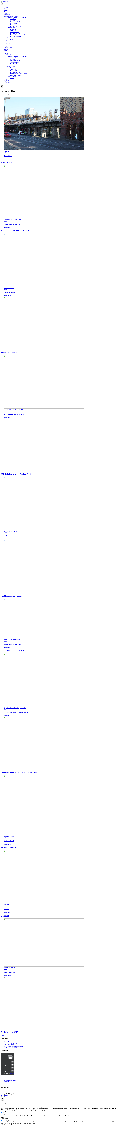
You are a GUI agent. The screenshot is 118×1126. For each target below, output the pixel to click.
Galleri (5, 152)
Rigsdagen (6, 904)
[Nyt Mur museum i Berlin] (44, 541)
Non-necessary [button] (4, 1118)
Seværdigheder (11, 27)
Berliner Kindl (7, 1081)
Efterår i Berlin (7, 151)
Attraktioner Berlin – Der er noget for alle (17, 17)
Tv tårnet (6, 1084)
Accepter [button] (22, 1096)
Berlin (10, 1054)
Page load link (4, 1095)
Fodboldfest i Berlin (9, 288)
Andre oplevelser (11, 37)
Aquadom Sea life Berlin (10, 1080)
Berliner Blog (7, 159)
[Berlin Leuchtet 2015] (44, 977)
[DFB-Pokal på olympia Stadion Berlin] (44, 419)
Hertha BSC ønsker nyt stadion (12, 639)
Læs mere (27, 1096)
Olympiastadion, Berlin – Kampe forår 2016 (15, 708)
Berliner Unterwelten (9, 1083)
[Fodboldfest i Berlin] (44, 297)
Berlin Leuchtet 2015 (9, 967)
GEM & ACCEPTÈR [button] (6, 1124)
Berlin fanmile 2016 (9, 836)
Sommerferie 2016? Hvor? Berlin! (12, 219)
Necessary (5, 1113)
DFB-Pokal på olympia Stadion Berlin (13, 409)
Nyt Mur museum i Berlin (10, 531)
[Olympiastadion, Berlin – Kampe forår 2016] (44, 717)
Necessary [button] (3, 1111)
